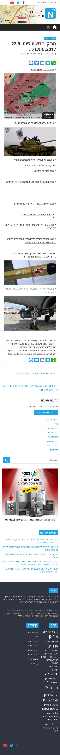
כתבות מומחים (52, 432)
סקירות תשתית (52, 445)
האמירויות (49, 653)
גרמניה (47, 650)
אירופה (54, 641)
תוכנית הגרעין (47, 728)
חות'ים (55, 669)
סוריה (46, 700)
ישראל (49, 687)
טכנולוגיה (48, 682)
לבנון (47, 695)
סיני (57, 709)
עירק (55, 713)
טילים (56, 683)
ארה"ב (53, 646)
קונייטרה (46, 716)
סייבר (49, 705)
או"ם (56, 632)
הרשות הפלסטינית (53, 665)
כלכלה (54, 695)
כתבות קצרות (50, 39)
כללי (56, 423)
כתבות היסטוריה (52, 428)
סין (45, 704)
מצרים (54, 700)
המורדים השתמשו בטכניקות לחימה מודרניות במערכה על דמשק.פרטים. (30, 387)
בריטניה (54, 650)
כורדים (56, 692)
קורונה (54, 719)
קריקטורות (54, 450)
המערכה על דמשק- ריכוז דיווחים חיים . (36, 373)
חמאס (54, 678)
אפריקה (47, 641)
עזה (44, 708)
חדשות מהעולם (52, 419)
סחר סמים (55, 705)
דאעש (56, 653)
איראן (53, 636)
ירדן (56, 687)
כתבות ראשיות (52, 441)
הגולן (56, 657)
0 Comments (34, 54)
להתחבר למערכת (48, 406)
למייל (20, 616)
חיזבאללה (51, 674)
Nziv (23, 54)
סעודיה (51, 708)
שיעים (55, 727)
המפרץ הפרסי (52, 660)
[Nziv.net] (54, 27)
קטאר (49, 719)
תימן (56, 731)
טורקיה (47, 678)
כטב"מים (50, 691)
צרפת (51, 716)
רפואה (47, 724)
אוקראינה (48, 632)
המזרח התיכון (47, 656)
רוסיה (54, 723)
